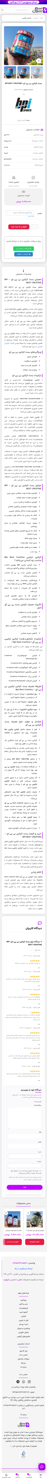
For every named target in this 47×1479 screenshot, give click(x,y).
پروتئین (23, 1300)
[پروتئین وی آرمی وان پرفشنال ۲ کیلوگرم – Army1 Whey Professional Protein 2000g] (34, 1219)
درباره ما (23, 1367)
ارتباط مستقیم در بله (24, 1268)
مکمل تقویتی (23, 1332)
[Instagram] (29, 1381)
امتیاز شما (37, 1102)
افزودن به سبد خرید (19, 226)
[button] (12, 1242)
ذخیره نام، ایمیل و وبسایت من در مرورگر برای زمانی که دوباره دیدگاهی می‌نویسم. (26, 1172)
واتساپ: (24, 1263)
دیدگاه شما (37, 1105)
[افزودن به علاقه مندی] (28, 1213)
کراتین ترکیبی (26, 18)
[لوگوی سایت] (23, 2)
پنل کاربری (23, 1351)
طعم (40, 213)
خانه (41, 18)
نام (39, 1152)
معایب (39, 1142)
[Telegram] (18, 1381)
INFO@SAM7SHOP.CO (20, 1392)
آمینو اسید (23, 1312)
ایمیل (39, 1161)
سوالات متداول (23, 1359)
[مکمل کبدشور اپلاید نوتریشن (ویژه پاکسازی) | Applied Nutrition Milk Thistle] (12, 1219)
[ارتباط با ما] (41, 1466)
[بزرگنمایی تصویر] (38, 60)
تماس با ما (23, 1355)
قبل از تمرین (23, 1320)
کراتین (36, 18)
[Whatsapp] (23, 1381)
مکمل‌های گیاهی (23, 1336)
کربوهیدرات (23, 1308)
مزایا (40, 1132)
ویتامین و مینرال (23, 1328)
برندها (23, 1363)
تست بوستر (23, 1324)
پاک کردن (31, 216)
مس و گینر (23, 1304)
